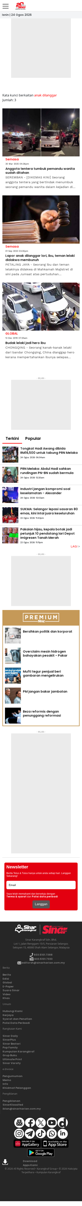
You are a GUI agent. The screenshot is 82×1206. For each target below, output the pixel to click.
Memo (7, 1080)
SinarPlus (9, 1040)
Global (7, 982)
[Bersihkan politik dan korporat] (13, 636)
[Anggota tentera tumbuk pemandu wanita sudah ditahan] (41, 132)
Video (7, 994)
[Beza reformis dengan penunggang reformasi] (13, 716)
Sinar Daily (10, 1036)
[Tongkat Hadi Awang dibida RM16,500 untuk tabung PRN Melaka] (10, 455)
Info (5, 1084)
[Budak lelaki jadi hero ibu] (41, 307)
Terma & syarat (16, 896)
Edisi (6, 979)
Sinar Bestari (11, 1044)
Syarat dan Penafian (17, 1019)
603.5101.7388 (43, 955)
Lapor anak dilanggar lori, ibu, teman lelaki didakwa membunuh (40, 258)
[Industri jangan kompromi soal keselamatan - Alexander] (10, 495)
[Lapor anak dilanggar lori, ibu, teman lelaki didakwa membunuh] (41, 219)
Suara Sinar (11, 990)
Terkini (12, 438)
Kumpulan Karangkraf (18, 1051)
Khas (6, 998)
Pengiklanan (11, 1101)
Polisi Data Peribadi (16, 1023)
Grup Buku (10, 1055)
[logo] (27, 930)
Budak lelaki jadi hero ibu (25, 343)
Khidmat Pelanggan (17, 1088)
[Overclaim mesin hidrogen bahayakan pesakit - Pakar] (13, 656)
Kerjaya (8, 1015)
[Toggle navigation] (5, 4)
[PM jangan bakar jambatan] (13, 696)
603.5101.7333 (43, 959)
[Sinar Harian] (20, 5)
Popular (33, 438)
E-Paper (8, 986)
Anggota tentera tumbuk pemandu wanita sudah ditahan (40, 171)
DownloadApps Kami (30, 1163)
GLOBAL (11, 333)
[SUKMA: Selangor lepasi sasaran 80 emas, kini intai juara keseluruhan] (10, 515)
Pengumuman (12, 1076)
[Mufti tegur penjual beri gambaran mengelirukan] (13, 676)
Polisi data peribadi (45, 896)
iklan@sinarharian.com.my (22, 1109)
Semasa (12, 159)
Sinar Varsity (12, 1063)
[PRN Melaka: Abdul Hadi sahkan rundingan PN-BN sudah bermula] (10, 475)
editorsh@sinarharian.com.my (43, 963)
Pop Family (10, 1047)
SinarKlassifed (13, 1105)
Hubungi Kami (12, 1011)
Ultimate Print (12, 1059)
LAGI (74, 546)
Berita (7, 975)
